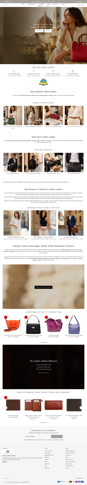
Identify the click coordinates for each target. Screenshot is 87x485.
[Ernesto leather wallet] (13, 404)
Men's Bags (47, 453)
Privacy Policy (69, 464)
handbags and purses (66, 249)
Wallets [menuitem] (55, 4)
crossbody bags (45, 258)
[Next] (81, 327)
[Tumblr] (11, 1)
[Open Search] (77, 5)
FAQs (67, 457)
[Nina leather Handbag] (53, 324)
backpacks (41, 95)
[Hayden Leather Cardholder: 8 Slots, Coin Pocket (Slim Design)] (33, 404)
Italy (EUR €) (78, 1)
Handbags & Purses (49, 455)
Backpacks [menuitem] (41, 4)
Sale (46, 466)
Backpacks (47, 457)
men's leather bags (64, 258)
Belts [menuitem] (48, 4)
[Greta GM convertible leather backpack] (73, 324)
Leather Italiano (15, 482)
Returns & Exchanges (70, 453)
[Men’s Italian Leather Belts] (74, 162)
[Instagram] (5, 1)
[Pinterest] (9, 1)
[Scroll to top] (84, 482)
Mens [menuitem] (63, 4)
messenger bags (22, 140)
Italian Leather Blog (70, 461)
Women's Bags (48, 451)
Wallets (46, 459)
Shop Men (48, 30)
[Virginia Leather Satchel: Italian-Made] (33, 324)
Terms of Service (69, 466)
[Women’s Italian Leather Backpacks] (33, 115)
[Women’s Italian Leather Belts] (74, 115)
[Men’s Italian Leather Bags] (13, 162)
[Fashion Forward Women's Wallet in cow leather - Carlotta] (53, 404)
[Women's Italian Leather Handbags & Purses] (13, 115)
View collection (43, 342)
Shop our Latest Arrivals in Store (43, 287)
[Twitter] (7, 1)
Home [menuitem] (23, 4)
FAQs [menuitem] (47, 6)
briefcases (28, 140)
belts (51, 95)
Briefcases (47, 464)
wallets (46, 95)
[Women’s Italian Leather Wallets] (53, 115)
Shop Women (39, 30)
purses (37, 95)
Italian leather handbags (36, 258)
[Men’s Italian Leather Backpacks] (33, 162)
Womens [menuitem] (39, 6)
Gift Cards (47, 468)
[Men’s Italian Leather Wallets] (53, 162)
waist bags (52, 258)
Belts (46, 461)
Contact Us (68, 455)
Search (67, 468)
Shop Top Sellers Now (43, 373)
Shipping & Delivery (70, 451)
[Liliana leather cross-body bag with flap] (13, 324)
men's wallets (73, 258)
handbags (33, 95)
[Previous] (6, 327)
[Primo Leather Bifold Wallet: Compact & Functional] (73, 404)
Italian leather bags (26, 95)
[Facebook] (4, 1)
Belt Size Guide (69, 459)
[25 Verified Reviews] (43, 88)
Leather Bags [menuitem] (31, 4)
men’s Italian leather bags (12, 140)
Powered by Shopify (24, 482)
